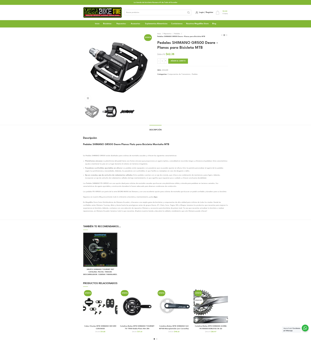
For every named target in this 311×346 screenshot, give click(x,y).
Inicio (159, 34)
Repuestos (168, 34)
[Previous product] (222, 35)
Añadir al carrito (178, 61)
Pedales (177, 34)
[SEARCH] (188, 12)
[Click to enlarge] (88, 98)
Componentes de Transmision (179, 74)
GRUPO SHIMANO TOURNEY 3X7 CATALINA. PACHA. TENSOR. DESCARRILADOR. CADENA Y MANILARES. (100, 271)
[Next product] (226, 35)
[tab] (155, 128)
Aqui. (155, 197)
